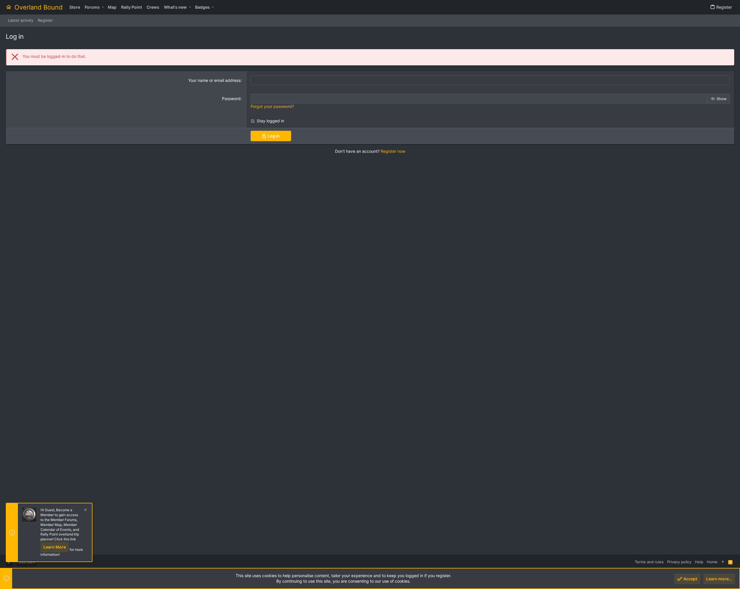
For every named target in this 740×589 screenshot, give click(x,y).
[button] (103, 7)
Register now (393, 151)
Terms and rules (649, 561)
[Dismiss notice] (85, 510)
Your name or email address (214, 80)
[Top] (722, 561)
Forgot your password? (272, 106)
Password (231, 98)
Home (712, 561)
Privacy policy (679, 561)
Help (699, 561)
